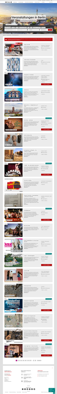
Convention (5, 379)
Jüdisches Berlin (47, 316)
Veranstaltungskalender (28, 21)
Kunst (6, 224)
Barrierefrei (42, 256)
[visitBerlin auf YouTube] (27, 389)
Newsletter (9, 375)
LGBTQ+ (42, 76)
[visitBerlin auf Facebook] (22, 389)
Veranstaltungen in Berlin (28, 17)
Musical (6, 118)
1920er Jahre (43, 316)
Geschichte (42, 105)
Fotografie (7, 58)
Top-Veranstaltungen (14, 24)
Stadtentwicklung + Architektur (45, 272)
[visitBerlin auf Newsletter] (34, 389)
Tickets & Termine (46, 84)
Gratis (42, 46)
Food (42, 301)
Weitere (51, 27)
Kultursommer (43, 167)
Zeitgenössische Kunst (44, 77)
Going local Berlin (43, 75)
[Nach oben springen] (52, 368)
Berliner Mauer (43, 45)
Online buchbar (44, 29)
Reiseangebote (26, 377)
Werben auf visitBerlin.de (7, 381)
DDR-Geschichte (48, 45)
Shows (6, 73)
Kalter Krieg (42, 242)
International (47, 75)
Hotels (30, 377)
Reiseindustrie (6, 380)
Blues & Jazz (7, 344)
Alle (4, 24)
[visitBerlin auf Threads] (25, 389)
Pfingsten (47, 257)
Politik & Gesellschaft (46, 46)
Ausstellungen (7, 103)
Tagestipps (7, 24)
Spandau (49, 301)
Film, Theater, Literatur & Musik (11, 194)
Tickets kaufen (46, 340)
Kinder (42, 271)
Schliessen (54, 388)
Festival (6, 299)
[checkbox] (8, 27)
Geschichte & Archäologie (9, 43)
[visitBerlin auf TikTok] (32, 389)
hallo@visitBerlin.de (8, 371)
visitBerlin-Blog (40, 370)
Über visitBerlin (6, 377)
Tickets (25, 378)
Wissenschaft (49, 331)
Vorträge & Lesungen (9, 179)
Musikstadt (47, 167)
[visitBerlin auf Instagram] (29, 389)
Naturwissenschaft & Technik (10, 88)
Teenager (45, 76)
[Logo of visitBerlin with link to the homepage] (8, 2)
